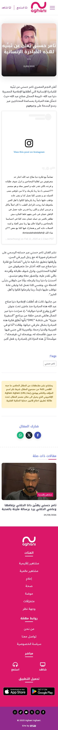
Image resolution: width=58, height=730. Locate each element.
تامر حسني (50, 363)
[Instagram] (37, 712)
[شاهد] (42, 664)
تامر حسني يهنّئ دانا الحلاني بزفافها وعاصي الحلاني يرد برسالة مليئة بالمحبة (29, 507)
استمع (15, 669)
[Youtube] (26, 712)
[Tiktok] (20, 712)
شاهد (43, 669)
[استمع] (15, 664)
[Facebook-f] (43, 712)
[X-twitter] (32, 712)
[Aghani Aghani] (39, 7)
